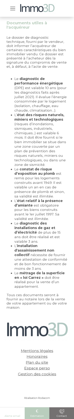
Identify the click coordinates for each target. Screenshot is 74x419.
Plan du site (37, 362)
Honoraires (37, 356)
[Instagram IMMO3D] (43, 385)
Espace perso (37, 368)
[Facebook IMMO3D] (31, 385)
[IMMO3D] (37, 8)
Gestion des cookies (37, 374)
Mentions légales (37, 350)
